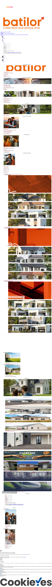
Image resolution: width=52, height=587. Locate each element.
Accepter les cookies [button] (6, 557)
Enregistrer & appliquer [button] (3, 575)
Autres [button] (1, 573)
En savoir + (2, 32)
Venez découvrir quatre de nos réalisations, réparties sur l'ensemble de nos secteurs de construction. (14, 34)
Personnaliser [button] (1, 557)
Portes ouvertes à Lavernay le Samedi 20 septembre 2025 (7, 33)
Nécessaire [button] (1, 564)
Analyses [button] (1, 567)
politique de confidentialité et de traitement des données (14, 52)
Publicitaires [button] (1, 570)
